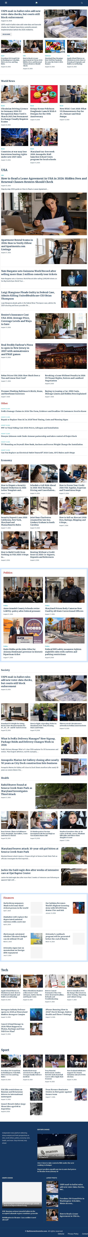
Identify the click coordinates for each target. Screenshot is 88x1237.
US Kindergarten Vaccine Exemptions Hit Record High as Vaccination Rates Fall (42, 834)
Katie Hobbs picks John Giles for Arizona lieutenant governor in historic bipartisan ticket (23, 652)
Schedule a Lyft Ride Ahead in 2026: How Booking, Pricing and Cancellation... (43, 487)
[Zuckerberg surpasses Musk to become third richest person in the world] (36, 908)
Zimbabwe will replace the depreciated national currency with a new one (15, 919)
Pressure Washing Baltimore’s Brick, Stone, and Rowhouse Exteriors (22, 392)
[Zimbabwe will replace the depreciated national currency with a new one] (36, 921)
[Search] (82, 3)
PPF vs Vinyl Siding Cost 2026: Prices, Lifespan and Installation (30, 428)
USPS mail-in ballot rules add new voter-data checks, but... (72, 1186)
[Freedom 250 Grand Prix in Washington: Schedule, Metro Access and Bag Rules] (52, 1201)
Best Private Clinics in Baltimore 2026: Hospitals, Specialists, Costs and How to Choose (14, 834)
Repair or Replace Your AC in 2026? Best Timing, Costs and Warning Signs (34, 420)
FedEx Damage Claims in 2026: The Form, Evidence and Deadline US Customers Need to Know (43, 411)
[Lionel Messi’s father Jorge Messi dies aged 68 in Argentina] (36, 1109)
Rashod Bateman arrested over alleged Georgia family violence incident (32, 1074)
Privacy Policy (73, 1234)
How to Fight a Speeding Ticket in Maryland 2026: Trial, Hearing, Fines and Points (43, 726)
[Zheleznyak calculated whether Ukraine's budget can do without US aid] (36, 939)
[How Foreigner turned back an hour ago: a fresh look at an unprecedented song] (22, 1195)
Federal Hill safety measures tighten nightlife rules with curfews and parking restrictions (63, 652)
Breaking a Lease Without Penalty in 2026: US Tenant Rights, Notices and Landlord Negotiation (65, 378)
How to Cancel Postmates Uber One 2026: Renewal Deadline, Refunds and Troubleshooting (54, 995)
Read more (6, 34)
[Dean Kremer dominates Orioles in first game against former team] (81, 1094)
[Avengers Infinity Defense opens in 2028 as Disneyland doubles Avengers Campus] (36, 1014)
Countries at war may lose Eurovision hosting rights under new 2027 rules (14, 154)
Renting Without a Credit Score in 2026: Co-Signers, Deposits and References (42, 554)
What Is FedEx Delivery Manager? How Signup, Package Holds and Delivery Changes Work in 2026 (28, 741)
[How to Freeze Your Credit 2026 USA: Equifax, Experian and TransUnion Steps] (73, 479)
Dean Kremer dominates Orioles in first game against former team (59, 1091)
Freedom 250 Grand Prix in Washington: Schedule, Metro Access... (72, 1200)
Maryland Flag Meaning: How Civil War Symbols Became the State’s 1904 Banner (54, 61)
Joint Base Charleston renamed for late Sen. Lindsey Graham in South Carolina (42, 521)
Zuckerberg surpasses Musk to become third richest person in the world (15, 905)
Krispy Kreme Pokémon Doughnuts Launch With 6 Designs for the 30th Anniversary (43, 112)
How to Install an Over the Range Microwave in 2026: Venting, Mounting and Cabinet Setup (76, 994)
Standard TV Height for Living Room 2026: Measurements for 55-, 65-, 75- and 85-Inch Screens (13, 726)
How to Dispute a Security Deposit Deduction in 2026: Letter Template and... (13, 487)
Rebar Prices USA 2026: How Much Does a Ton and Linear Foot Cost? (20, 376)
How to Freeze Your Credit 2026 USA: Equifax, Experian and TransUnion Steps (72, 487)
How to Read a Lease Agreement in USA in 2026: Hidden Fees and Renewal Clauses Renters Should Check (33, 62)
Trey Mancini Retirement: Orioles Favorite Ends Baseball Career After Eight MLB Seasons (54, 1075)
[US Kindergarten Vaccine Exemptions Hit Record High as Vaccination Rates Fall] (44, 825)
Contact (85, 1234)
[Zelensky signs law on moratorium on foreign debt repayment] (36, 952)
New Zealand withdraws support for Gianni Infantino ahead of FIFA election (76, 1074)
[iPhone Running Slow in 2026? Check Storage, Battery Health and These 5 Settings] (81, 1014)
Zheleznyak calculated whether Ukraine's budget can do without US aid (15, 936)
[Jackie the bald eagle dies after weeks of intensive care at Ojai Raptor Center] (74, 877)
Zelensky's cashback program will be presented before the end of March (58, 936)
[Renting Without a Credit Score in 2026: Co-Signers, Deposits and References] (44, 546)
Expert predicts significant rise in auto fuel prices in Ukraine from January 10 (56, 1170)
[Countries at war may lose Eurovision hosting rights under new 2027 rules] (14, 144)
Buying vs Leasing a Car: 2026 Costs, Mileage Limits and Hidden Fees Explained (65, 392)
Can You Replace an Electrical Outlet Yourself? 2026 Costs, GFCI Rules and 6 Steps (38, 453)
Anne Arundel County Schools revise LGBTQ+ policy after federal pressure (21, 609)
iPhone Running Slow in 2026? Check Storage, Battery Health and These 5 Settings (59, 1012)
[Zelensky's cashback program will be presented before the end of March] (79, 939)
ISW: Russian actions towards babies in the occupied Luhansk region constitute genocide (20, 1212)
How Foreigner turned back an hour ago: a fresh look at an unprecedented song (21, 1205)
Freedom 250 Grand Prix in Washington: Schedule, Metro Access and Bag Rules (10, 61)
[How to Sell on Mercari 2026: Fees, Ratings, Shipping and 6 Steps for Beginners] (73, 512)
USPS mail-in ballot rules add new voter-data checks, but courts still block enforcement (20, 14)
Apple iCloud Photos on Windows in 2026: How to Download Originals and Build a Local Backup (76, 61)
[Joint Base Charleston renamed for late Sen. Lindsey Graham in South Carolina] (44, 513)
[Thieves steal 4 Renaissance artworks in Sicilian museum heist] (73, 716)
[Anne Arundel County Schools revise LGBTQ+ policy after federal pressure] (23, 596)
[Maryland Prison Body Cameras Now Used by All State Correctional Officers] (65, 596)
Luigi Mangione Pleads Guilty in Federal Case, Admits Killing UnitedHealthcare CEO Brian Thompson (28, 295)
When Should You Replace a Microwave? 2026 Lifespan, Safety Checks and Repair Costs (33, 994)
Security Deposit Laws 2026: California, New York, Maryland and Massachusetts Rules (14, 521)
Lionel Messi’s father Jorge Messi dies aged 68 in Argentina (13, 1106)
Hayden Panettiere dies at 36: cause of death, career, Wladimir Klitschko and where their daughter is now (72, 835)
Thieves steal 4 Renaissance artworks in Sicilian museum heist (73, 725)
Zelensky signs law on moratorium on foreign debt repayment (13, 950)
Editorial (61, 1234)
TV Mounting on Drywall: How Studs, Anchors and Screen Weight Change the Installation (42, 444)
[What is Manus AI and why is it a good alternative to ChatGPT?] (57, 1147)
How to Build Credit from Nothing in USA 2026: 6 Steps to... (14, 554)
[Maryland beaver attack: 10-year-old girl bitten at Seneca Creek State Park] (74, 855)
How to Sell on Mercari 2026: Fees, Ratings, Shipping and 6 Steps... (73, 520)
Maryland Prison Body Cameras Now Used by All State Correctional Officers (64, 609)
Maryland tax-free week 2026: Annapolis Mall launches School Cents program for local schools (43, 155)
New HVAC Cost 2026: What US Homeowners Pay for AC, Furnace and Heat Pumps (73, 112)
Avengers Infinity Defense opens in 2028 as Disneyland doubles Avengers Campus (14, 1012)
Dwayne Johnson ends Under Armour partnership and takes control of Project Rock (39, 436)
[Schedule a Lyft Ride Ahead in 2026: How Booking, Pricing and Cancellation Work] (44, 479)
